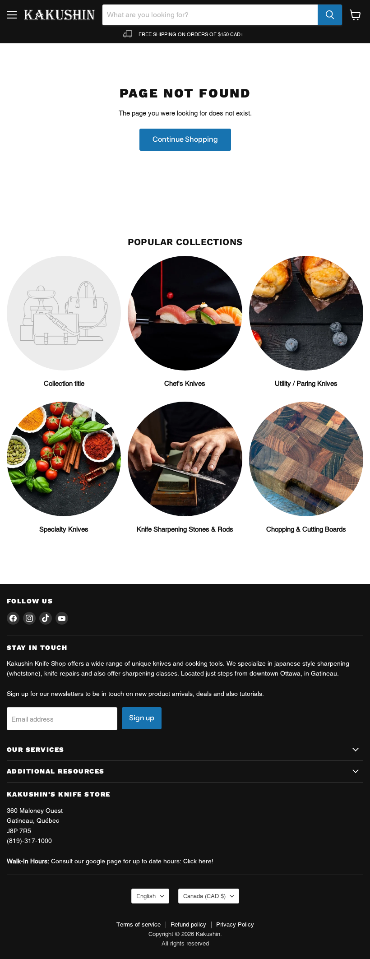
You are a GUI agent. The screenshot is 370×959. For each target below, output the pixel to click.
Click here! (198, 861)
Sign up (141, 717)
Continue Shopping (185, 139)
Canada (204, 896)
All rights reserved (185, 943)
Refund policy (188, 924)
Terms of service (138, 924)
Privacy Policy (235, 924)
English (146, 896)
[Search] (330, 15)
